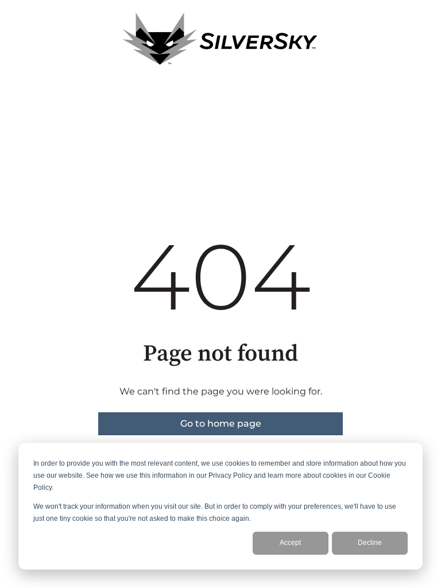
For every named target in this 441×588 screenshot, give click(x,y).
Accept (290, 543)
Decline (370, 543)
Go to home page (220, 423)
